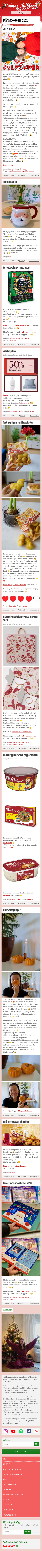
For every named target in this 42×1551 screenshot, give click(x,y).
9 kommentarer (34, 261)
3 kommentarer (34, 610)
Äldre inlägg (7, 1310)
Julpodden (22, 169)
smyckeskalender (18, 744)
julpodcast (12, 171)
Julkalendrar (25, 338)
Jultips (21, 411)
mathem (6, 895)
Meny (21, 13)
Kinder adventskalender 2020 (17, 1183)
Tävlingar (7, 1505)
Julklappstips (9, 1484)
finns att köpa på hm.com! (22, 732)
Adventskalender (14, 338)
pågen (25, 606)
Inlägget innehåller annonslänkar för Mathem (18, 759)
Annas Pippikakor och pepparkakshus (20, 755)
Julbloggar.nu (9, 1515)
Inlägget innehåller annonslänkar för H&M (17, 624)
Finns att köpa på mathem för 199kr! (17, 326)
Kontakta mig (21, 1452)
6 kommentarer (34, 175)
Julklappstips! (10, 351)
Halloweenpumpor (11, 910)
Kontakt (6, 1464)
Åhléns (5, 396)
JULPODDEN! (9, 29)
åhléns (32, 411)
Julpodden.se (8, 165)
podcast (31, 171)
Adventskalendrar (12, 1469)
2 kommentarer (34, 903)
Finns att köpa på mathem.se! (15, 1166)
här (18, 720)
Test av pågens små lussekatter (18, 422)
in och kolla (25, 403)
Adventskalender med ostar (16, 267)
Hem (4, 1459)
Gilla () (22, 175)
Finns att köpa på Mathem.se (14, 585)
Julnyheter (15, 169)
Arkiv (5, 1479)
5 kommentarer (34, 344)
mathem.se (12, 340)
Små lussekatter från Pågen (16, 1121)
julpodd (18, 171)
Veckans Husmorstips (13, 1494)
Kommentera (34, 416)
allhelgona (21, 1111)
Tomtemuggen (10, 181)
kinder (11, 1299)
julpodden (25, 171)
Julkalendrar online (12, 1474)
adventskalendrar (29, 332)
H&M (10, 744)
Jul (10, 169)
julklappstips (13, 411)
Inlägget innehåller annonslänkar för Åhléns (17, 355)
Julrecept (7, 1489)
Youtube (7, 1499)
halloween (28, 1111)
